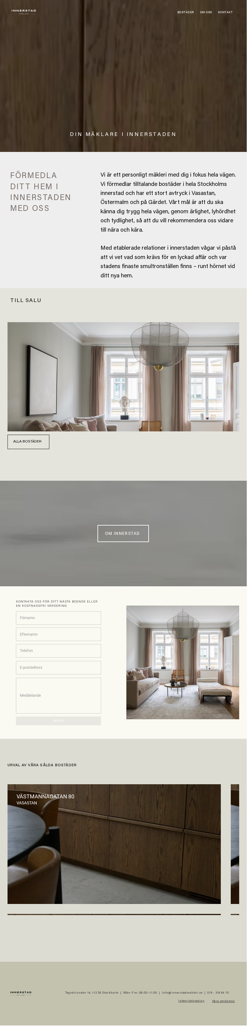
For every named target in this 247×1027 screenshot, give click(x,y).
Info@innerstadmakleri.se (182, 993)
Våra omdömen (223, 1001)
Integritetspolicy (191, 1001)
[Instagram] (235, 993)
